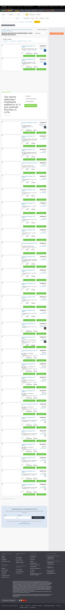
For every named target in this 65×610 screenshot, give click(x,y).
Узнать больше (41, 55)
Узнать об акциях (38, 517)
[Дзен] (25, 600)
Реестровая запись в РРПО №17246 (23, 590)
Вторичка (38, 14)
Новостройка (32, 14)
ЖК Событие (24, 354)
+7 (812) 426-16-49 (50, 564)
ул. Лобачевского (30, 353)
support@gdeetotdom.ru (51, 573)
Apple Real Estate (43, 325)
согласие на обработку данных (34, 595)
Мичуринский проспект (31, 152)
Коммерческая (34, 10)
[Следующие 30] (13, 499)
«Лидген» (25, 589)
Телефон (20, 515)
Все (27, 14)
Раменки (25, 48)
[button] (19, 51)
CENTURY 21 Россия (42, 124)
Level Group (44, 419)
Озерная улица (34, 420)
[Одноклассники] (21, 600)
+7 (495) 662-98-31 (50, 562)
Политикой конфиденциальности (24, 523)
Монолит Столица (43, 47)
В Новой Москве (30, 101)
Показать (37, 21)
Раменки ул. (29, 125)
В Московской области (31, 98)
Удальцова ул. (29, 62)
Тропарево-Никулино (27, 259)
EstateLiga (44, 151)
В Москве (28, 96)
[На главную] (8, 10)
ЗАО (22, 48)
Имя (5, 515)
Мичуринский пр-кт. (30, 48)
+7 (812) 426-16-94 (50, 558)
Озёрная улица (34, 259)
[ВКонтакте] (19, 600)
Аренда (22, 10)
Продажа (17, 10)
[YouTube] (23, 600)
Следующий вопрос (31, 105)
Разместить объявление (9, 600)
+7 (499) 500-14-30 (50, 567)
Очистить (22, 21)
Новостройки (27, 10)
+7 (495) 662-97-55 (50, 557)
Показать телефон (30, 55)
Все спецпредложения (56, 33)
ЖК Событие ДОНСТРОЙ (44, 353)
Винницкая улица (30, 165)
